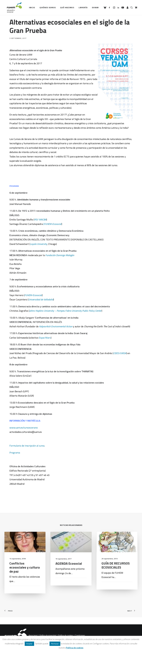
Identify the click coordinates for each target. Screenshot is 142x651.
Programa (14, 452)
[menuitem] (32, 7)
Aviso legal (33, 635)
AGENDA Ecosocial (68, 563)
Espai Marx (45, 338)
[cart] (136, 7)
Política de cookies (65, 635)
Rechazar (55, 643)
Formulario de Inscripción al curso (27, 446)
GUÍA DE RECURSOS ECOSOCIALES (116, 565)
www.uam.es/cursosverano (23, 427)
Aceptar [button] (29, 643)
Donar (95, 7)
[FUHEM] (13, 7)
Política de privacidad (48, 635)
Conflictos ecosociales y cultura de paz (24, 567)
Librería (83, 7)
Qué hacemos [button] (67, 7)
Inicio (32, 7)
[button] (105, 7)
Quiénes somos (48, 7)
